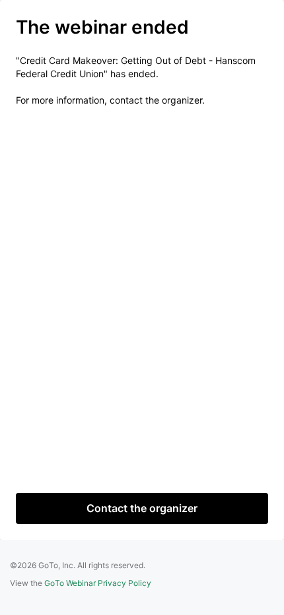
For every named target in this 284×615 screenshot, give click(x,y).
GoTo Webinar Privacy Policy (97, 583)
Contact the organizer (142, 508)
